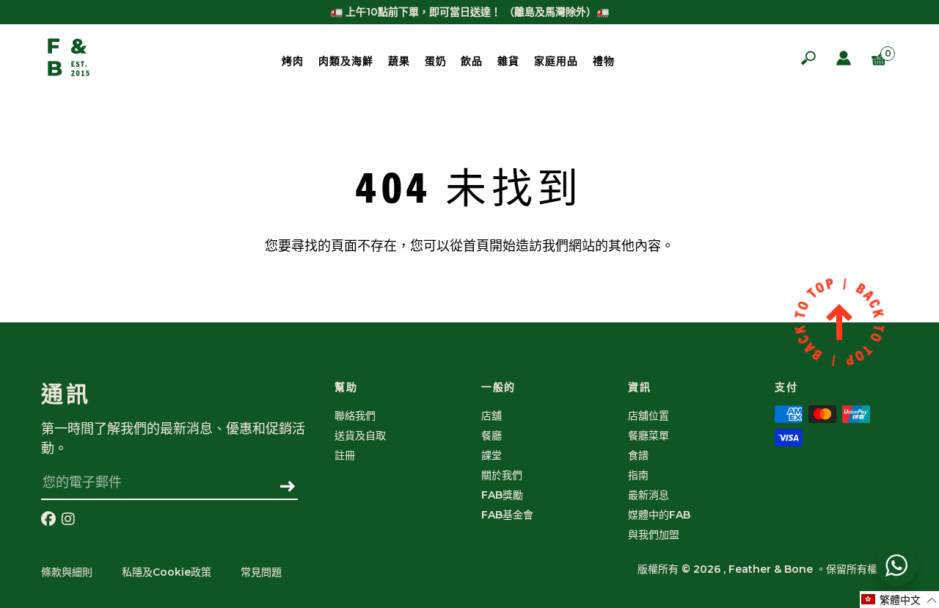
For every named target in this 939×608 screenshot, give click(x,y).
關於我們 (501, 475)
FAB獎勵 (502, 495)
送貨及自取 (360, 435)
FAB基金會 (507, 514)
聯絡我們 (355, 415)
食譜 (638, 455)
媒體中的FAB (659, 514)
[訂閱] (288, 487)
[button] (899, 599)
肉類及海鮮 (345, 61)
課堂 (491, 455)
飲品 (472, 61)
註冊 (345, 455)
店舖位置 (648, 415)
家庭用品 (556, 61)
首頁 (476, 246)
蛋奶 (436, 61)
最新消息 (648, 495)
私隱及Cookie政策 (166, 572)
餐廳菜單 (648, 435)
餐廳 (491, 435)
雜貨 (508, 61)
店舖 (491, 415)
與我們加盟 (653, 534)
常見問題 (261, 572)
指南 (638, 475)
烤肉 (293, 61)
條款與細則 (66, 572)
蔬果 (399, 61)
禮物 (604, 61)
